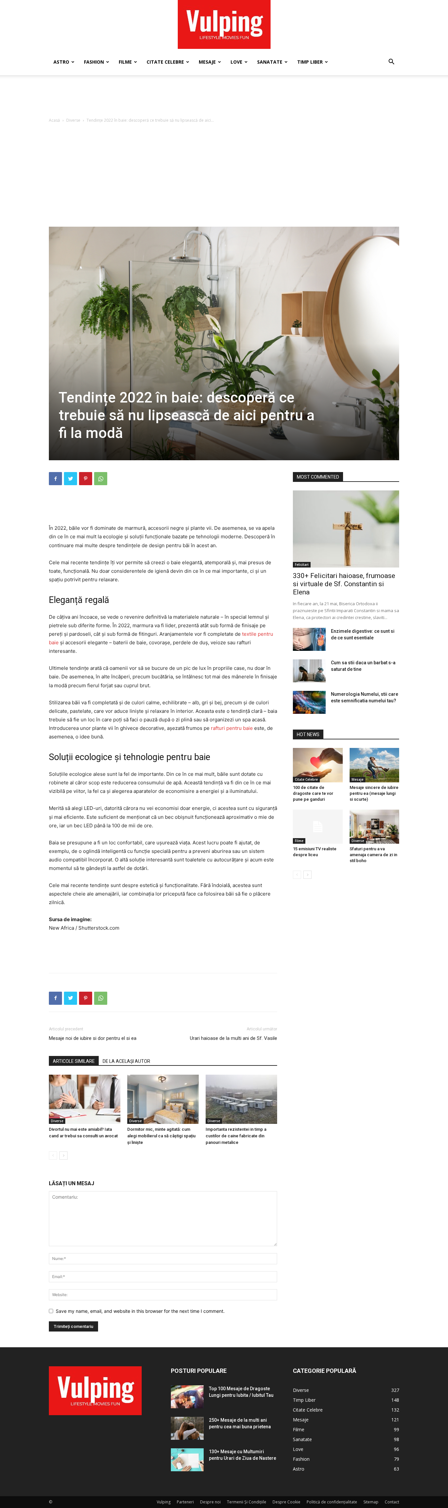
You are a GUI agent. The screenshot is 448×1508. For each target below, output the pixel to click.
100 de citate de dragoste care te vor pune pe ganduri (313, 793)
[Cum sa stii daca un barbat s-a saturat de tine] (309, 670)
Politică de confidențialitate (332, 1502)
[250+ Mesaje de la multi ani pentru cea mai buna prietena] (187, 1428)
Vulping (164, 1502)
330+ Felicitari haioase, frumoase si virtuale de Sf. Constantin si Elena (344, 584)
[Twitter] (70, 478)
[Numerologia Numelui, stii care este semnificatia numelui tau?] (309, 702)
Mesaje (207, 62)
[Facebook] (55, 478)
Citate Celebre (165, 62)
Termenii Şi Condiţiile (246, 1502)
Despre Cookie (286, 1502)
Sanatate (269, 62)
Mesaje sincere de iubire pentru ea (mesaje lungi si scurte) (374, 793)
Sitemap (370, 1502)
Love (236, 62)
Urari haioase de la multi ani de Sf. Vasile (233, 1038)
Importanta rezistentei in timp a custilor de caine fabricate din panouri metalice (236, 1136)
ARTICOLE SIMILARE (74, 1061)
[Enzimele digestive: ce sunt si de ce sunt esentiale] (309, 639)
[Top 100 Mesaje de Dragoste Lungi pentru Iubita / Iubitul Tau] (187, 1396)
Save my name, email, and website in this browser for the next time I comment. (140, 1311)
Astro (61, 62)
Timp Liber (310, 62)
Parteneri (185, 1502)
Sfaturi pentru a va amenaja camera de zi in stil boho (373, 854)
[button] (391, 62)
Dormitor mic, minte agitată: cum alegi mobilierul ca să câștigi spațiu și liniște (161, 1136)
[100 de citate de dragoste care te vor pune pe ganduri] (318, 765)
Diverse (73, 120)
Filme (125, 62)
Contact (392, 1502)
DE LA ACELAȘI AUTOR (126, 1061)
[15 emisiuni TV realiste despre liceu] (318, 827)
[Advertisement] (224, 98)
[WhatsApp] (100, 478)
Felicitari (302, 564)
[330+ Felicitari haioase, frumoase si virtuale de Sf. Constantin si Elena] (346, 529)
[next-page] (63, 1155)
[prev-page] (53, 1155)
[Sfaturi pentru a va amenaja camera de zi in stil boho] (374, 827)
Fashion (94, 62)
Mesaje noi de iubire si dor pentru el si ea (92, 1038)
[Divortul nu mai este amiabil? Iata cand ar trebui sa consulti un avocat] (84, 1099)
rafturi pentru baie (232, 728)
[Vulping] (224, 24)
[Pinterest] (85, 478)
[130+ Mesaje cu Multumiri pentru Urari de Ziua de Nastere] (187, 1459)
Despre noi (210, 1502)
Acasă (54, 120)
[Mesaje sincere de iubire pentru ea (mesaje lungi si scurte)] (374, 765)
